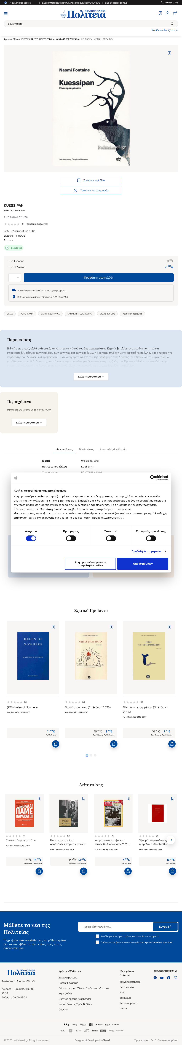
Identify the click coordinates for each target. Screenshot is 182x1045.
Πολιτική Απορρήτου (166, 1040)
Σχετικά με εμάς (68, 977)
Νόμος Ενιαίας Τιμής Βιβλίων (75, 1004)
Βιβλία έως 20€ (107, 313)
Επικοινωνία (127, 987)
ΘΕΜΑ (16, 39)
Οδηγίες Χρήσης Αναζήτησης (75, 998)
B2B (122, 992)
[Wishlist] (160, 13)
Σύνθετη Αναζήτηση (164, 30)
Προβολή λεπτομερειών (147, 551)
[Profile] (167, 13)
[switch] (71, 538)
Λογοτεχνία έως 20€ (132, 313)
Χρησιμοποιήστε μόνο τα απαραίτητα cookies (90, 564)
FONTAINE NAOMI (16, 217)
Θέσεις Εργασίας (68, 982)
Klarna (123, 1008)
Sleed (106, 1040)
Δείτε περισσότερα (91, 376)
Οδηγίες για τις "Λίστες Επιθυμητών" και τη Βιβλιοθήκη (84, 990)
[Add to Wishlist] (169, 53)
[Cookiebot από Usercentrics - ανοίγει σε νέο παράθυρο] (152, 477)
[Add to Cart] (55, 744)
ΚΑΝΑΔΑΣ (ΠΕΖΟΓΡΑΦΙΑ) (68, 39)
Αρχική (7, 39)
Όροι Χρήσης (141, 1040)
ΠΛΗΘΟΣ (20, 235)
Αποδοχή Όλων (143, 563)
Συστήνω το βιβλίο (94, 180)
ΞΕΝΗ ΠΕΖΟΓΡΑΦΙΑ (44, 39)
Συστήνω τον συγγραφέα (94, 190)
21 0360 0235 (171, 2)
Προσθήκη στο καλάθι (98, 278)
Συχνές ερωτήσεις (130, 981)
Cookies (63, 1009)
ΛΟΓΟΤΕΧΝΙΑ (27, 39)
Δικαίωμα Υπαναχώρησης (128, 1000)
